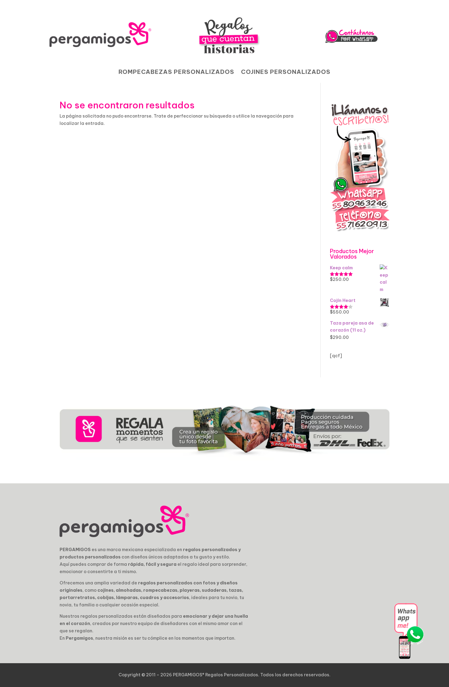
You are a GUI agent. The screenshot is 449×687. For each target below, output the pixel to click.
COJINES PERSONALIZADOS (285, 72)
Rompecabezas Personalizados (176, 72)
